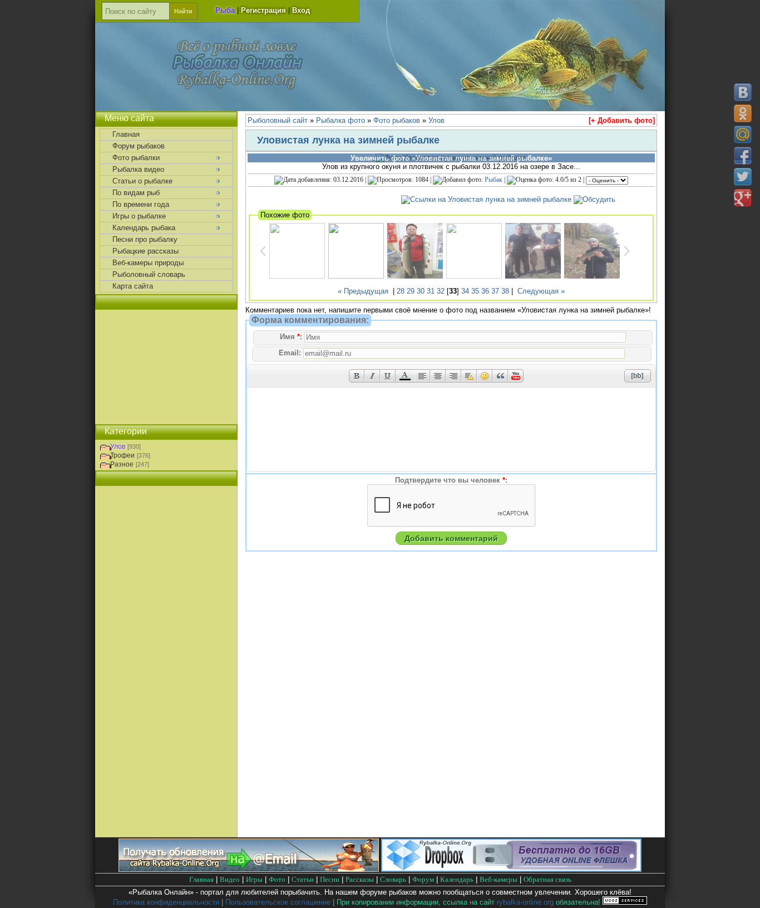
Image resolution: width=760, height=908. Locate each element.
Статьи (303, 879)
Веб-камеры (498, 879)
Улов (117, 446)
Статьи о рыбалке (142, 181)
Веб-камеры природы (148, 263)
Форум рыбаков (138, 146)
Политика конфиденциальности (166, 902)
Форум (423, 879)
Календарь (456, 879)
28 (400, 291)
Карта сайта (132, 286)
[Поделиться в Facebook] (743, 156)
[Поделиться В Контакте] (743, 92)
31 (431, 291)
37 (495, 291)
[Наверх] (742, 890)
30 (421, 291)
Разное (122, 464)
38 (505, 291)
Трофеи (122, 455)
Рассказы (360, 879)
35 (475, 291)
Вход (301, 10)
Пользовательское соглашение (277, 902)
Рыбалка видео (138, 169)
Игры (254, 879)
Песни (329, 879)
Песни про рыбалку (144, 239)
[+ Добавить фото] (622, 120)
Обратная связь (547, 879)
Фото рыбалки (136, 157)
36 (485, 291)
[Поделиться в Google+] (743, 198)
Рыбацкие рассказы (145, 251)
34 (465, 291)
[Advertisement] (166, 367)
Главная (126, 134)
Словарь (393, 879)
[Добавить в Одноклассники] (743, 113)
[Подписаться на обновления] (249, 869)
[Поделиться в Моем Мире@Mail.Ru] (743, 134)
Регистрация (263, 10)
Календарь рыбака (143, 228)
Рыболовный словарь (148, 274)
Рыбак (493, 179)
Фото (277, 879)
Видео (230, 879)
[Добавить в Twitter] (743, 177)
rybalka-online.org (525, 902)
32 (441, 291)
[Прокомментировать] (594, 199)
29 (410, 291)
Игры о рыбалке (139, 216)
